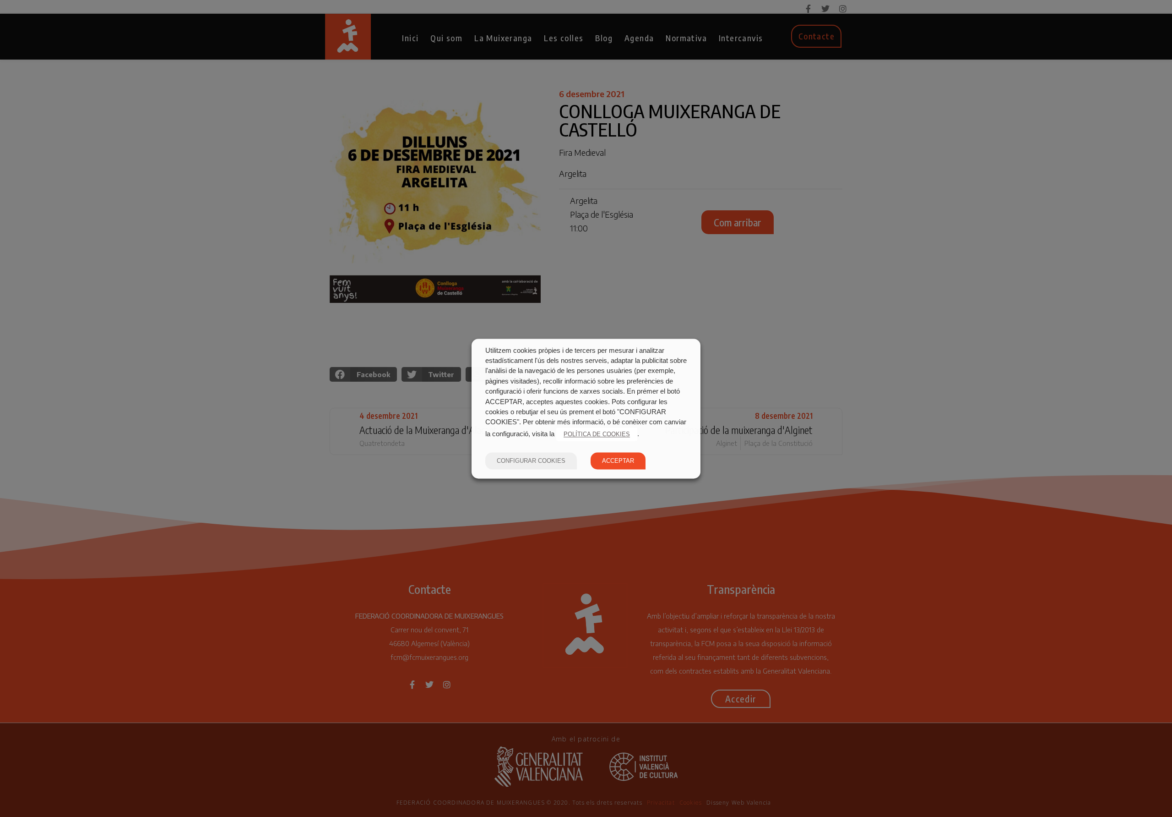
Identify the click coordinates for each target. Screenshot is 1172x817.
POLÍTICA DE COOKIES (597, 434)
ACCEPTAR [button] (618, 460)
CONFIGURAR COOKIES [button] (531, 460)
